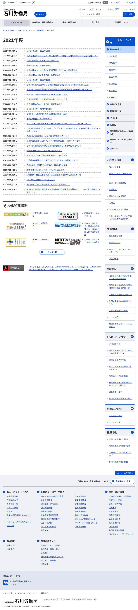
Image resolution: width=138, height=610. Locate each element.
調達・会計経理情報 (117, 183)
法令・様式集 (114, 167)
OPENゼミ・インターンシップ (120, 453)
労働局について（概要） (51, 545)
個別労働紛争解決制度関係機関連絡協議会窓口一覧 (120, 286)
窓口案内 (11, 541)
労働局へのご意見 (123, 481)
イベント (114, 118)
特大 (117, 3)
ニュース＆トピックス (121, 42)
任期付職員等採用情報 (118, 462)
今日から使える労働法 (118, 209)
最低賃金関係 (46, 500)
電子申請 (113, 190)
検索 (130, 14)
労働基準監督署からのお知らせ (121, 132)
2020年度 (113, 91)
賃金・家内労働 (115, 504)
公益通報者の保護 (48, 526)
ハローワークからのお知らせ (121, 140)
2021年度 (113, 84)
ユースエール (114, 422)
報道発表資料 (115, 49)
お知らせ (114, 148)
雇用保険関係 (80, 508)
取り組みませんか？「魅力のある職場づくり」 (120, 351)
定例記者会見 (115, 104)
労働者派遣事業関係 (49, 515)
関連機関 (112, 229)
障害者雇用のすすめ (117, 360)
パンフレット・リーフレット (120, 175)
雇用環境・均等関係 (49, 504)
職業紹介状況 (114, 515)
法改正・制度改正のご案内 (52, 496)
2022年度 (113, 77)
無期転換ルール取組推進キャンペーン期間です (120, 383)
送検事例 (112, 508)
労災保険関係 (46, 508)
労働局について (48, 541)
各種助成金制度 (81, 515)
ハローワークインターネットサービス (120, 250)
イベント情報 (12, 508)
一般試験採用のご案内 (118, 439)
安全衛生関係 (80, 500)
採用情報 (112, 432)
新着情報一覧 (115, 111)
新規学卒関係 (114, 519)
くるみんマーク (115, 416)
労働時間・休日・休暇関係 (120, 496)
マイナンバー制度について (86, 523)
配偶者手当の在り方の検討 (120, 398)
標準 (105, 3)
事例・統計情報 (116, 492)
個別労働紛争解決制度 (50, 519)
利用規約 (44, 593)
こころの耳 (113, 317)
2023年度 (113, 70)
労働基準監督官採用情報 (119, 446)
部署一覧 (10, 545)
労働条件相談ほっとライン (120, 295)
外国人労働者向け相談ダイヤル (120, 302)
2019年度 (113, 97)
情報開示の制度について (85, 519)
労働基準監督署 (115, 236)
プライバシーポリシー (26, 593)
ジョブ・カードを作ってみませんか (120, 367)
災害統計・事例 (115, 500)
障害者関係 (113, 526)
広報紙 (113, 125)
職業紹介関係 (46, 511)
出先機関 (44, 553)
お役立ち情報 (114, 160)
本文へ (82, 9)
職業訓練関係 (80, 511)
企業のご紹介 (114, 408)
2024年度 (113, 63)
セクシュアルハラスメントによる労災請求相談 (120, 277)
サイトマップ (129, 9)
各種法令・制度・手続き (53, 492)
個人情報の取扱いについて (52, 557)
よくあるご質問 (112, 9)
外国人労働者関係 (116, 530)
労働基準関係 (80, 496)
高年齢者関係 (114, 523)
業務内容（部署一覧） (50, 549)
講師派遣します (115, 392)
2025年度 (113, 56)
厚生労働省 (131, 3)
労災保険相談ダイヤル (118, 311)
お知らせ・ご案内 (116, 337)
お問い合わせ (95, 9)
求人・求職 (113, 511)
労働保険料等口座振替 (118, 376)
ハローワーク (114, 243)
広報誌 (112, 203)
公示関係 (44, 530)
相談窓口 (112, 269)
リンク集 (9, 593)
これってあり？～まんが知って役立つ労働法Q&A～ (120, 217)
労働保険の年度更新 (117, 196)
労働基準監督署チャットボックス (120, 325)
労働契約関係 (80, 526)
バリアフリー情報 (48, 560)
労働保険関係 (80, 504)
